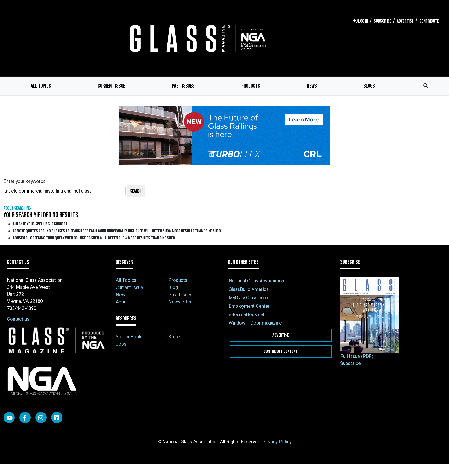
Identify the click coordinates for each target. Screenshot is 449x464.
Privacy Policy (277, 441)
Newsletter (180, 302)
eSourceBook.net (246, 314)
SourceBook (128, 336)
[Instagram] (41, 417)
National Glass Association (256, 281)
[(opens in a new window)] (224, 135)
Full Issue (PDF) (356, 356)
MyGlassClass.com (248, 297)
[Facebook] (25, 417)
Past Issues (183, 85)
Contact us (18, 319)
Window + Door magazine (255, 323)
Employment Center (249, 306)
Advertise (280, 335)
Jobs (121, 344)
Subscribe (350, 363)
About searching (17, 208)
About (122, 302)
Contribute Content (281, 351)
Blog (173, 287)
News (312, 85)
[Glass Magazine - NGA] (197, 38)
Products (250, 85)
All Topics (41, 85)
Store (174, 336)
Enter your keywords (25, 181)
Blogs (369, 85)
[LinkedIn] (56, 417)
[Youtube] (9, 417)
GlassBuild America (249, 289)
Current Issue (111, 85)
